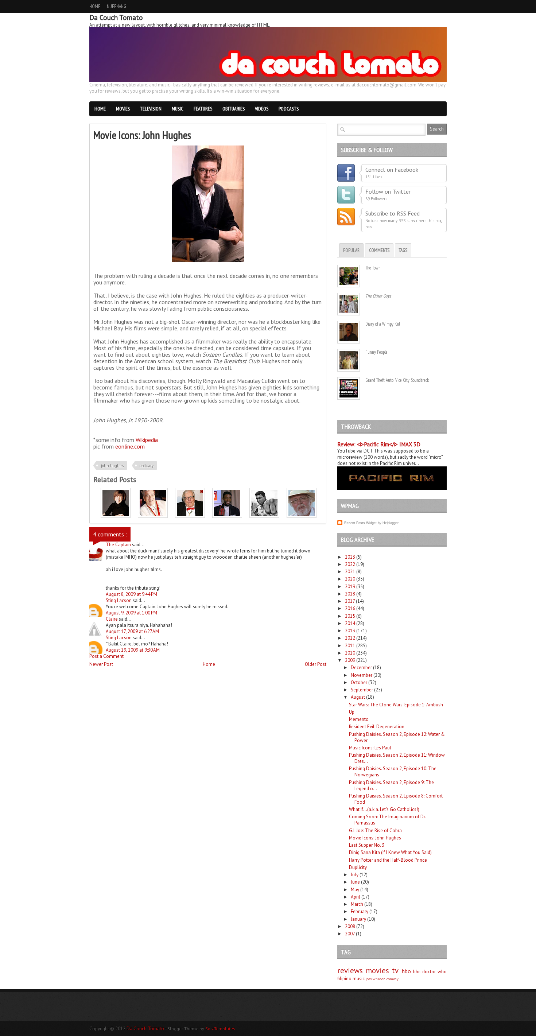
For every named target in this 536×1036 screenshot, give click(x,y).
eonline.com (130, 446)
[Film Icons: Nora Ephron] (116, 516)
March (357, 904)
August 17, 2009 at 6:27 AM (132, 631)
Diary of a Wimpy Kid (382, 324)
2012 (350, 638)
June (355, 882)
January (358, 919)
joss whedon (375, 978)
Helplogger (390, 523)
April (355, 897)
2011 (350, 646)
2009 (350, 660)
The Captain (119, 545)
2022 (350, 564)
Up (351, 712)
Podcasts (289, 108)
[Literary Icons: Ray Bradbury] (190, 516)
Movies (123, 108)
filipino (344, 978)
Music (177, 108)
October (359, 682)
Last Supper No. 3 (366, 845)
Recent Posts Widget (360, 523)
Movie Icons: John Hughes (375, 838)
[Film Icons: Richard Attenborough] (301, 516)
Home (94, 6)
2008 (350, 926)
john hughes (112, 465)
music (359, 978)
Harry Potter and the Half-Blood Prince (388, 860)
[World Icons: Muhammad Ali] (264, 516)
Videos (261, 108)
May (355, 889)
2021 (350, 572)
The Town (373, 268)
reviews (350, 970)
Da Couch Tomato (146, 1028)
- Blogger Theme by (200, 1028)
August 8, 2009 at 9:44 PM (131, 594)
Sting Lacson (119, 600)
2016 (350, 608)
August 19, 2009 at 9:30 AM (133, 650)
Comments (379, 250)
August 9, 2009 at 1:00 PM (131, 613)
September (362, 690)
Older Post (315, 664)
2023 (350, 557)
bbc (416, 972)
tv (395, 970)
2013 (350, 631)
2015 (350, 616)
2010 (350, 653)
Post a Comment (106, 656)
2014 (350, 623)
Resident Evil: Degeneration (376, 726)
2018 (350, 594)
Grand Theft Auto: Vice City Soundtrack (397, 380)
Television (151, 108)
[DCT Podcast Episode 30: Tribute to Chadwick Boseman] (227, 516)
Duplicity (358, 867)
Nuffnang (116, 6)
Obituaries (233, 108)
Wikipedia (147, 439)
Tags (403, 250)
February (359, 911)
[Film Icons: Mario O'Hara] (153, 516)
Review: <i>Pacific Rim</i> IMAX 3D (378, 444)
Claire (112, 619)
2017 (350, 601)
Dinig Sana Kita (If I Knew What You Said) (390, 852)
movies (377, 970)
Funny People (376, 352)
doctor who (434, 972)
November (361, 675)
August (358, 697)
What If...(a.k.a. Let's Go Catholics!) (384, 809)
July (354, 875)
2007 (350, 934)
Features (203, 108)
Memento (359, 719)
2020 (350, 579)
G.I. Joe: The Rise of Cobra (375, 830)
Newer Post (101, 664)
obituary (147, 465)
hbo (406, 971)
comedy (393, 978)
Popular (351, 250)
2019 (350, 586)
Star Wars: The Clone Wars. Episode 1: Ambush (396, 705)
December (361, 667)
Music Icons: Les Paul (370, 748)
